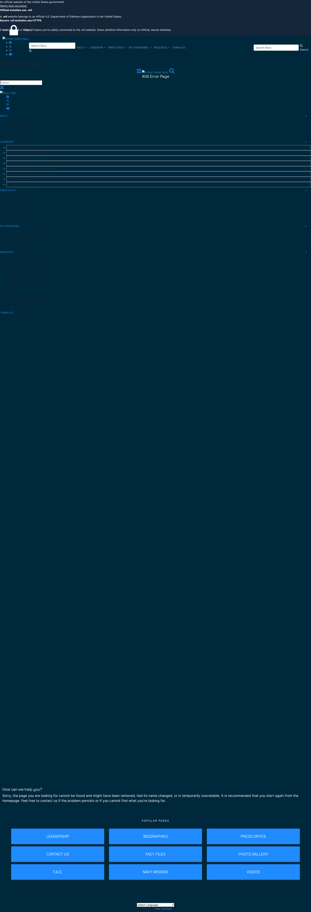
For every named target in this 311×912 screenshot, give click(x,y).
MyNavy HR (16, 231)
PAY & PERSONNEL (10, 226)
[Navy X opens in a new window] (10, 46)
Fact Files (15, 287)
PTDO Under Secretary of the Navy (31, 153)
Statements (17, 215)
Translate (166, 908)
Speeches (15, 210)
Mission (14, 131)
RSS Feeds (16, 292)
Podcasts (15, 277)
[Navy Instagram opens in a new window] (10, 50)
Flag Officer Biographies (25, 184)
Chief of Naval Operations (26, 158)
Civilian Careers (18, 246)
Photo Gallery (17, 257)
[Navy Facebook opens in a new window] (10, 42)
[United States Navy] (16, 38)
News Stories (17, 220)
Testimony (16, 205)
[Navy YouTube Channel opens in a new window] (10, 54)
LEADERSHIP (6, 141)
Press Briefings (18, 195)
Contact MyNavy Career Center (27, 236)
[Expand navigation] (139, 72)
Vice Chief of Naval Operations (28, 163)
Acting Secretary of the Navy (28, 147)
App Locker (16, 267)
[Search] (171, 72)
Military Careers (19, 241)
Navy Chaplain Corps (21, 282)
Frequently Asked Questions (25, 297)
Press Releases (18, 200)
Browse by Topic (19, 272)
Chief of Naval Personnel (25, 174)
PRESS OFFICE (7, 190)
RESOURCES (6, 252)
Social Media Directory (22, 262)
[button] (155, 6)
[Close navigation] (2, 88)
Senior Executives (21, 179)
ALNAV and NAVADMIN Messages (28, 302)
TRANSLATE (6, 312)
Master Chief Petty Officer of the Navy (33, 168)
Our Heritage (17, 136)
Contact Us (16, 307)
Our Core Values (19, 121)
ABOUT (4, 116)
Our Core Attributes (21, 126)
